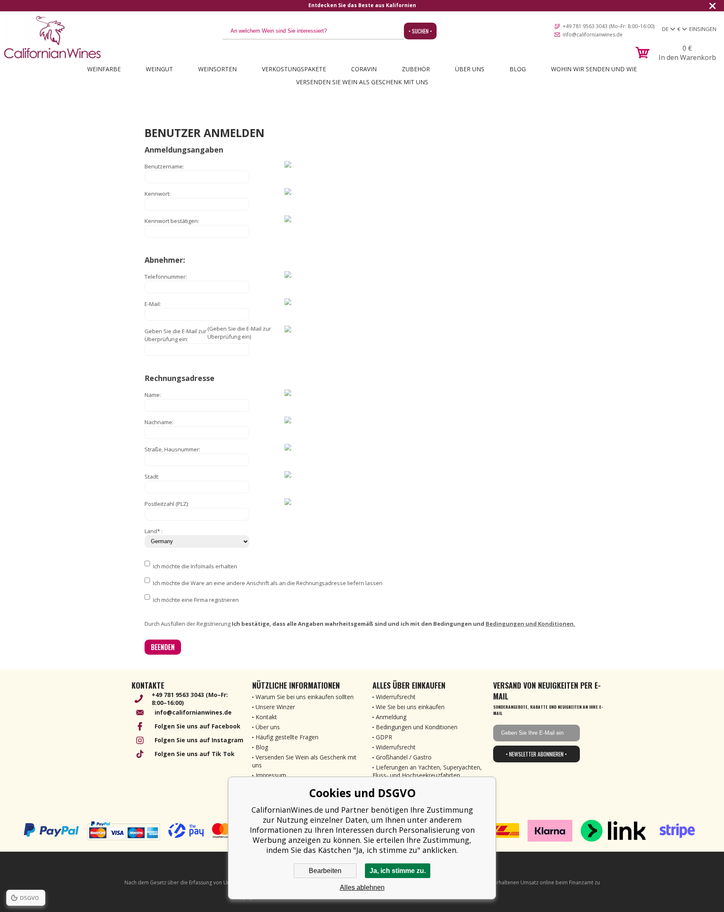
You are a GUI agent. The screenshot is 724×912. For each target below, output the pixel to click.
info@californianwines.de (593, 34)
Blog (517, 69)
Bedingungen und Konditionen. (530, 623)
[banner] (52, 37)
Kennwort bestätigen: (172, 221)
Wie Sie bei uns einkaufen (410, 707)
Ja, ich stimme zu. (398, 870)
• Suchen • (420, 31)
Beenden (163, 647)
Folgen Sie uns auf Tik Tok (195, 754)
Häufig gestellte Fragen (287, 737)
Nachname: (159, 422)
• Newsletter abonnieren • (536, 754)
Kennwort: (158, 193)
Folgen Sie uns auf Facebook (197, 726)
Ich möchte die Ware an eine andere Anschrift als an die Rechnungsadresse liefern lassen (268, 583)
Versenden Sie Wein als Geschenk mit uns (362, 82)
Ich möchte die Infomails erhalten (195, 566)
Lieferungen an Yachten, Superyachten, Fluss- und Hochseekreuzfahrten (427, 771)
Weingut (159, 69)
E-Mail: (153, 304)
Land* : (154, 531)
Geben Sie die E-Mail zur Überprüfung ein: (176, 335)
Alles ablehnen (362, 887)
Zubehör (416, 69)
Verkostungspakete (294, 69)
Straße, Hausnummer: (172, 449)
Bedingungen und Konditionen (417, 727)
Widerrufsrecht (396, 697)
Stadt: (152, 476)
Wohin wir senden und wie (594, 69)
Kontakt (266, 717)
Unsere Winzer (275, 707)
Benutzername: (164, 166)
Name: (153, 395)
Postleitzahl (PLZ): (167, 504)
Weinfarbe (104, 69)
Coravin (364, 69)
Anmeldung (391, 717)
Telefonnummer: (166, 276)
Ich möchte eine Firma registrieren (196, 600)
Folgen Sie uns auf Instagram (199, 740)
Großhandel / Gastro (404, 757)
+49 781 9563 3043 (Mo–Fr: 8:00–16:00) (608, 26)
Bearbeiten (325, 870)
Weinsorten (217, 69)
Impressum (271, 775)
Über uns (469, 69)
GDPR (384, 737)
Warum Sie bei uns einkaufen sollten (305, 697)
